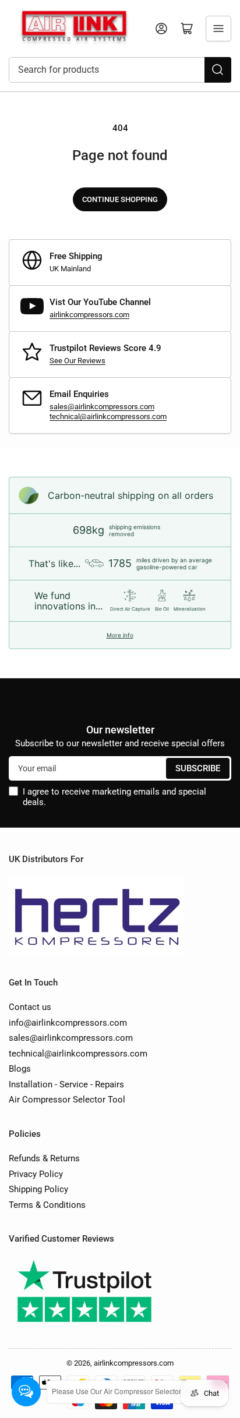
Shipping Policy (38, 1189)
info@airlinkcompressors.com (68, 1023)
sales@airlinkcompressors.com (102, 406)
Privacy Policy (36, 1174)
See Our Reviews (77, 360)
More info (120, 635)
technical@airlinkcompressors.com (108, 416)
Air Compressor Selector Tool (67, 1099)
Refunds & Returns (44, 1158)
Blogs (20, 1069)
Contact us (30, 1007)
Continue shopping (120, 199)
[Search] (218, 70)
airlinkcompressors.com (89, 314)
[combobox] (120, 70)
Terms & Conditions (47, 1205)
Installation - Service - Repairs (66, 1084)
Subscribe (197, 768)
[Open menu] (218, 28)
